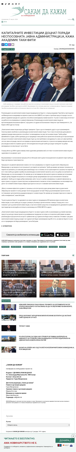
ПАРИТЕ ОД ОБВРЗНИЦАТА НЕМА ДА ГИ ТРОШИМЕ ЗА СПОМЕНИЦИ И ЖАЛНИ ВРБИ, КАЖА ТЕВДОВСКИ (56, 272)
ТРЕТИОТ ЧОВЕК (24, 326)
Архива (8, 421)
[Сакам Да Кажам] (37, 16)
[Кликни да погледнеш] (57, 288)
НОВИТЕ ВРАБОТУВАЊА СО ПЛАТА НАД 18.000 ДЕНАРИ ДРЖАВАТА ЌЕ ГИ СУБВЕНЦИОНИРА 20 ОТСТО (19, 292)
